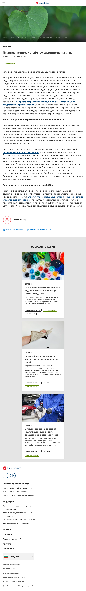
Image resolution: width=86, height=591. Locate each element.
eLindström (8, 548)
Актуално (8, 544)
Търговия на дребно (11, 516)
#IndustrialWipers (33, 310)
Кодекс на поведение (11, 564)
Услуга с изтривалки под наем (15, 491)
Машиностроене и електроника (16, 523)
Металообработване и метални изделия (19, 520)
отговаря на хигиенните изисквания (21, 152)
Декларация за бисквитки (13, 581)
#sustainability (10, 63)
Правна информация (11, 573)
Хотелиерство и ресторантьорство (17, 506)
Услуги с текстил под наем (16, 484)
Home (5, 38)
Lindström (8, 534)
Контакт (7, 530)
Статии (13, 38)
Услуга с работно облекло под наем (17, 488)
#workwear (30, 314)
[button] (82, 3)
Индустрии (8, 501)
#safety (47, 383)
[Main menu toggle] (3, 3)
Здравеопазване (9, 509)
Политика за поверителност (14, 577)
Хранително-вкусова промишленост (17, 513)
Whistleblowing (9, 569)
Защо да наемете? (12, 539)
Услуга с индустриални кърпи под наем (18, 495)
